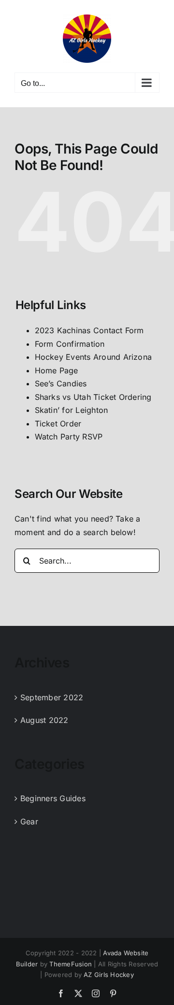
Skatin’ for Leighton (71, 410)
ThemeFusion (70, 964)
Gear (29, 821)
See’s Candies (61, 383)
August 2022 (44, 720)
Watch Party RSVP (69, 436)
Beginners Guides (53, 798)
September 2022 (51, 697)
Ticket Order (58, 423)
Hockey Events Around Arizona (93, 357)
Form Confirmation (70, 344)
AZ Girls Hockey (109, 974)
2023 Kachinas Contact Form (89, 330)
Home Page (56, 370)
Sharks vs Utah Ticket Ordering (93, 397)
